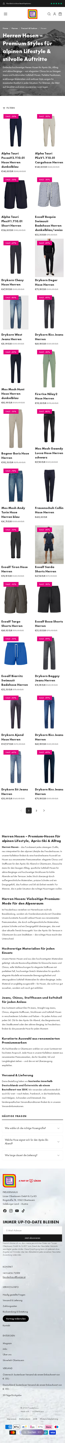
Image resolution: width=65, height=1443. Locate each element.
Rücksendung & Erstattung (15, 1311)
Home (5, 28)
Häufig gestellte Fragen (14, 1294)
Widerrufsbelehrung (49, 1418)
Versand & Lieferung (12, 1300)
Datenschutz (24, 1418)
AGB (35, 1418)
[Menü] (5, 14)
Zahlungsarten (10, 1306)
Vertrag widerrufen (16, 1318)
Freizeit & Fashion (29, 28)
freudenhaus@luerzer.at (14, 1277)
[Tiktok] (23, 1211)
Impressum (11, 1418)
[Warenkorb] (60, 14)
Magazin (7, 1343)
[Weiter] (44, 810)
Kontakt (6, 1325)
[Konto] (55, 14)
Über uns (7, 1354)
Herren (15, 28)
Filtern (11, 107)
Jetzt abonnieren (32, 1237)
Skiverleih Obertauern (13, 1360)
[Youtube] (17, 1211)
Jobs (5, 1348)
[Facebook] (5, 1211)
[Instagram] (11, 1211)
